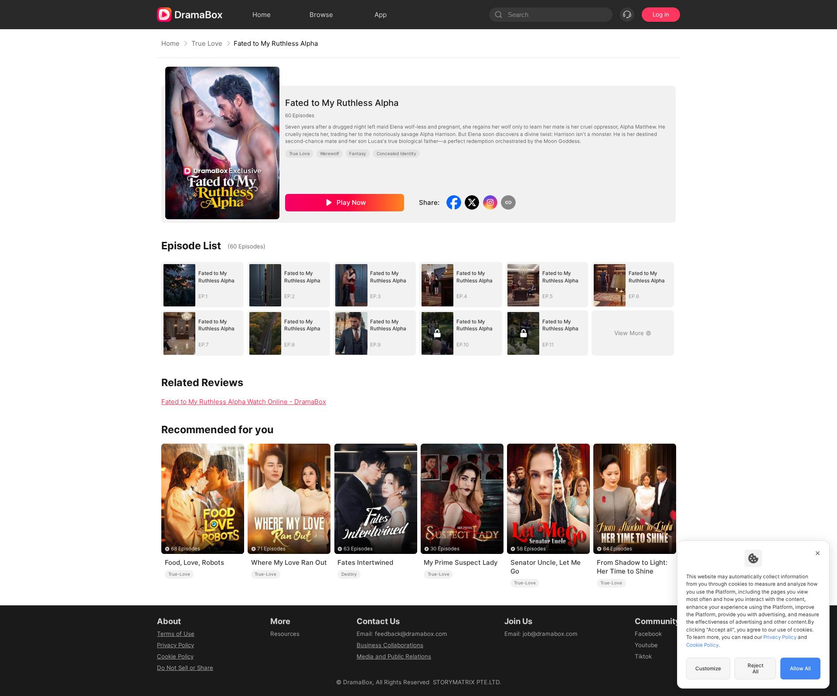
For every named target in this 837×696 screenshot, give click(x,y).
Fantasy (357, 153)
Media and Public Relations (394, 656)
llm (274, 645)
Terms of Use (175, 633)
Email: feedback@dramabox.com (402, 633)
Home (170, 43)
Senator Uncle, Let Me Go (545, 566)
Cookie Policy (175, 656)
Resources (284, 633)
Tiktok (643, 656)
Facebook (648, 633)
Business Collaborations (390, 645)
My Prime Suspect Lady (460, 562)
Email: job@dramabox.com (541, 633)
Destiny (349, 574)
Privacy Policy (175, 645)
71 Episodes (271, 549)
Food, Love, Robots (194, 562)
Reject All (755, 668)
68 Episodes (185, 549)
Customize (708, 668)
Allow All (800, 668)
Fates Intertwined (365, 562)
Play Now (351, 202)
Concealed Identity (396, 153)
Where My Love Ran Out (289, 562)
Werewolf (329, 153)
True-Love (179, 574)
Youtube (646, 645)
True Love (206, 43)
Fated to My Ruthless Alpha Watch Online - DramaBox (243, 401)
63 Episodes (358, 549)
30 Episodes (444, 549)
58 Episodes (531, 549)
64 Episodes (617, 549)
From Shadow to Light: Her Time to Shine (632, 566)
